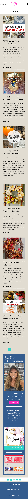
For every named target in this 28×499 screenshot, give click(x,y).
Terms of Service (10, 489)
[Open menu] (26, 4)
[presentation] (14, 27)
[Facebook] (8, 480)
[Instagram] (14, 480)
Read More (7, 67)
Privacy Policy (14, 487)
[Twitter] (11, 480)
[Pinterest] (17, 480)
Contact (20, 489)
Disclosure (16, 484)
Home (9, 484)
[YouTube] (20, 480)
